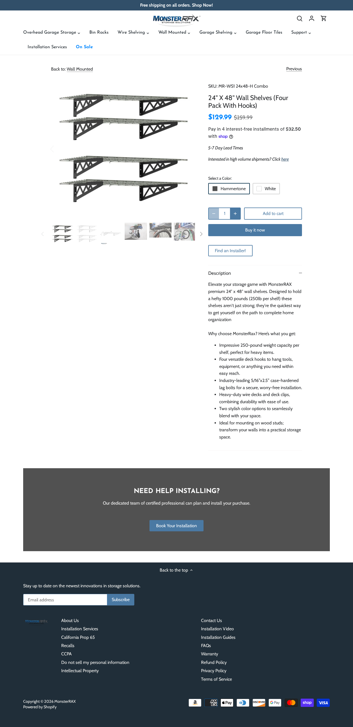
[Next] (186, 148)
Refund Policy (214, 662)
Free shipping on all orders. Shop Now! (176, 5)
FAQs (206, 645)
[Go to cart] (323, 18)
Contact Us (211, 620)
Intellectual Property (80, 670)
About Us (70, 620)
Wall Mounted (80, 69)
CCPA (66, 653)
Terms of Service (216, 679)
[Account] (312, 18)
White (270, 188)
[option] (123, 148)
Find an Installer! (230, 250)
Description (219, 273)
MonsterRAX (65, 701)
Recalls (67, 645)
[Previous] (59, 148)
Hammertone (233, 188)
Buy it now (255, 230)
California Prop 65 (78, 637)
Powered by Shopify (40, 706)
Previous (294, 68)
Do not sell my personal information (95, 662)
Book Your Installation (176, 525)
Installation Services (79, 628)
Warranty (209, 653)
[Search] (299, 18)
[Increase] (235, 213)
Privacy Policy (213, 670)
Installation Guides (218, 637)
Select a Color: (220, 178)
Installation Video (217, 628)
